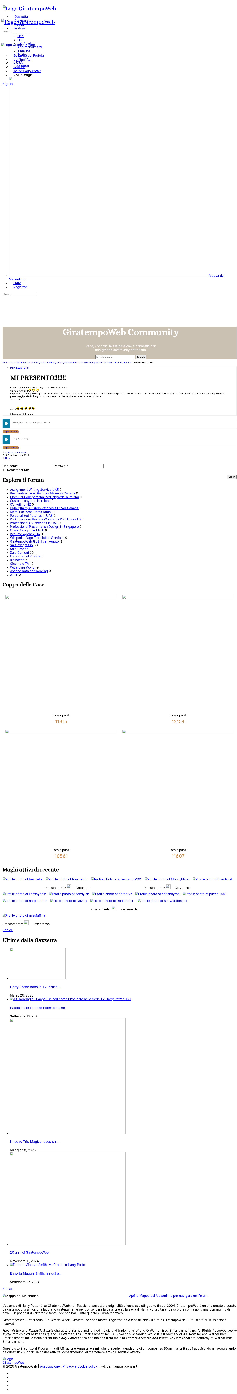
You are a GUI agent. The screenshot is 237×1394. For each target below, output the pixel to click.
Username (10, 466)
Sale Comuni (19, 552)
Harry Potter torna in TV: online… (35, 987)
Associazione (50, 1366)
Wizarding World (22, 567)
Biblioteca (17, 560)
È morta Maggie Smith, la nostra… (36, 1273)
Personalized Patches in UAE (31, 515)
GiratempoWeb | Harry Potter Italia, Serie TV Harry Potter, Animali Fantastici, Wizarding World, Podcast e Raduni (62, 362)
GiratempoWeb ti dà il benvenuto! (34, 541)
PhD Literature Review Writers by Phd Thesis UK (45, 519)
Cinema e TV (19, 564)
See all (8, 930)
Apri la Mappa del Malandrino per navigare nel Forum (168, 1296)
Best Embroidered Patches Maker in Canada (42, 493)
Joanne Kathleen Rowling (29, 571)
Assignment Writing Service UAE (34, 490)
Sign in (8, 84)
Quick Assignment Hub (27, 530)
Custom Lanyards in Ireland (30, 501)
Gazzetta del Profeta (25, 556)
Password (61, 466)
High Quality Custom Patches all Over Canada (44, 508)
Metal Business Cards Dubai (30, 512)
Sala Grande (19, 549)
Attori (14, 575)
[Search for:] (20, 31)
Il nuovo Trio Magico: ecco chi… (34, 1142)
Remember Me (18, 470)
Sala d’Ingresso (21, 545)
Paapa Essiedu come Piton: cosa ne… (39, 1008)
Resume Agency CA (25, 534)
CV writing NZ (20, 504)
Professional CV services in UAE (34, 523)
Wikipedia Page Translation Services (37, 538)
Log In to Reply (11, 431)
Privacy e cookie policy (80, 1366)
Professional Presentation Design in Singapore (44, 527)
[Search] (5, 80)
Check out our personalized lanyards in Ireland (44, 497)
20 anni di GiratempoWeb (29, 1252)
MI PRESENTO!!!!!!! (19, 367)
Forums (128, 362)
